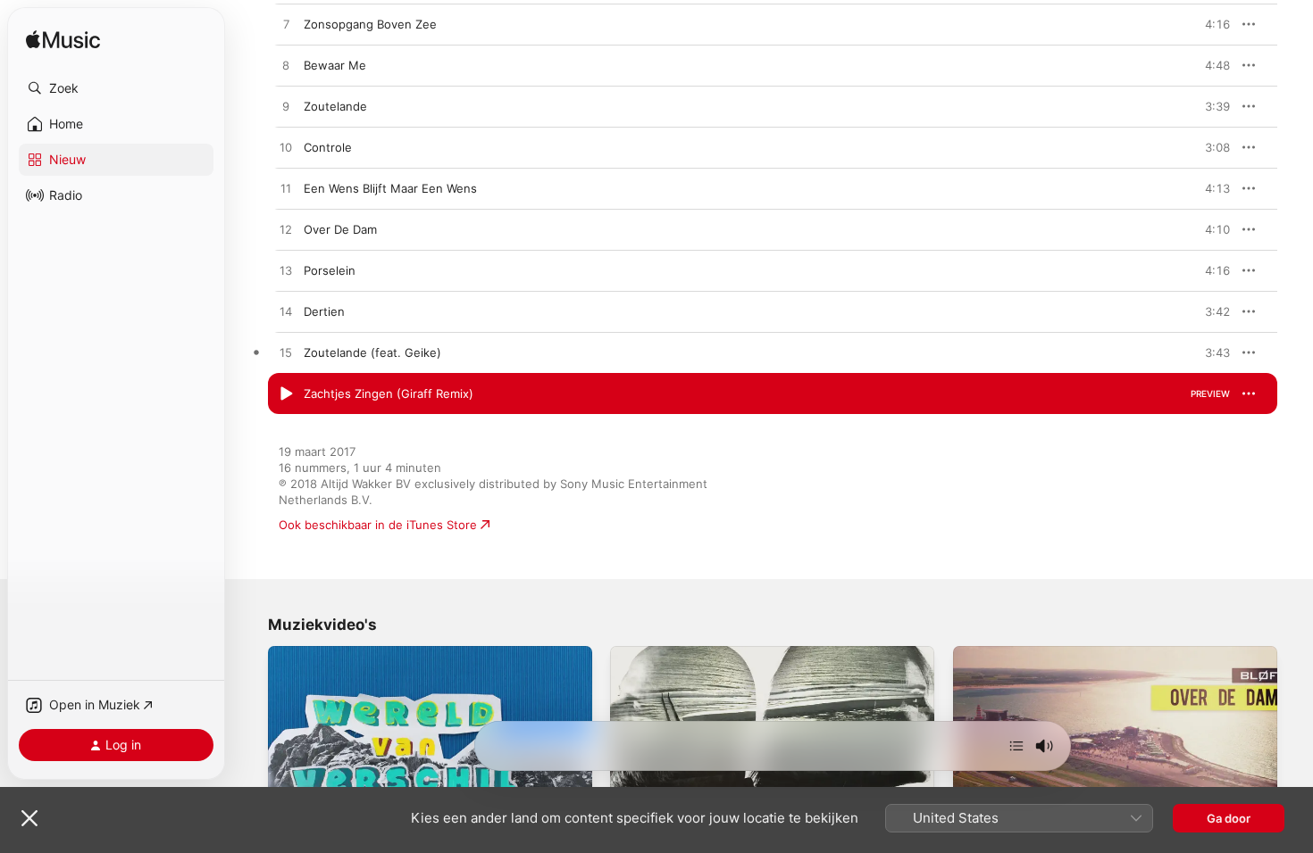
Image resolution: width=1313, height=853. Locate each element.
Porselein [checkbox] (329, 270)
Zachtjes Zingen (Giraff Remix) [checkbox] (388, 393)
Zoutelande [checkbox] (335, 106)
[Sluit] (29, 818)
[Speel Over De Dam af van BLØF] (286, 230)
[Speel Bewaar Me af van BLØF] (286, 66)
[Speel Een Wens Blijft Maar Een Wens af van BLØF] (286, 189)
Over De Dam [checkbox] (340, 229)
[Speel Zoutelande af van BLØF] (286, 107)
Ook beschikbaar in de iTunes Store (378, 525)
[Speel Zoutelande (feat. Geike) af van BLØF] (286, 353)
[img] (63, 40)
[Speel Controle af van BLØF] (286, 148)
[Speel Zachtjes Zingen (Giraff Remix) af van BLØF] (286, 394)
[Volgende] (1016, 745)
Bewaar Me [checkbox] (335, 65)
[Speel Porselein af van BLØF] (286, 271)
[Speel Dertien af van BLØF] (286, 312)
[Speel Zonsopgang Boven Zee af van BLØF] (286, 25)
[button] (116, 88)
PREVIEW (1210, 24)
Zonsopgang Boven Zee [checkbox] (370, 24)
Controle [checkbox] (328, 147)
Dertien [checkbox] (324, 311)
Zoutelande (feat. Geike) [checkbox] (372, 352)
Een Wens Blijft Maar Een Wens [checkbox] (390, 188)
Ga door (1228, 818)
